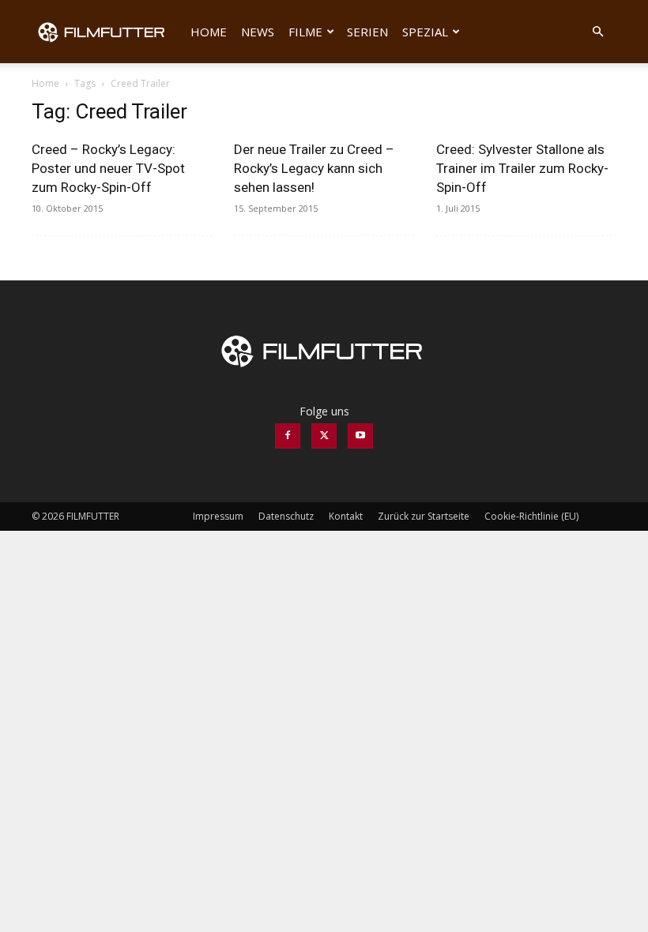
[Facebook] (287, 436)
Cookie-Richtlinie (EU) (531, 516)
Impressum (218, 516)
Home (208, 31)
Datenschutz (286, 516)
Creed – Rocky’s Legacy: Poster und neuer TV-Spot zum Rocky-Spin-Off (108, 168)
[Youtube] (360, 436)
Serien (367, 31)
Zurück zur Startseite (423, 516)
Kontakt (346, 516)
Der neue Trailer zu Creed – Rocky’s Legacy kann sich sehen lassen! (314, 168)
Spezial (425, 31)
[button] (597, 31)
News (257, 31)
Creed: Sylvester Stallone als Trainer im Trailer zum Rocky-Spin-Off (522, 168)
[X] (324, 436)
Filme (305, 31)
